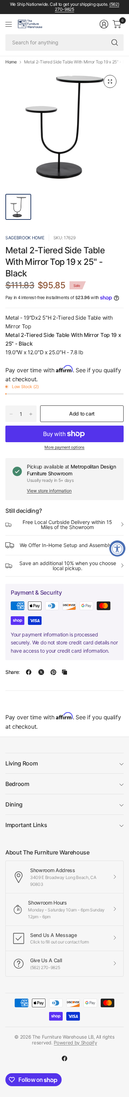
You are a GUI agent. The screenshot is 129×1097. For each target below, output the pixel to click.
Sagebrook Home (24, 237)
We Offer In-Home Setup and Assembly (66, 545)
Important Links (26, 825)
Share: (12, 672)
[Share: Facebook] (28, 672)
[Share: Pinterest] (53, 672)
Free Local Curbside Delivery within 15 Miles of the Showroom (67, 524)
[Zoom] (110, 81)
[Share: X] (41, 672)
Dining (14, 804)
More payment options (64, 447)
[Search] (115, 42)
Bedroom (17, 783)
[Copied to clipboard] (64, 672)
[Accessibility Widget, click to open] (117, 549)
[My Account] (103, 24)
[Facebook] (64, 1058)
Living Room (21, 763)
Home (11, 62)
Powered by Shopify (75, 1042)
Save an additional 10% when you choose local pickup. (67, 565)
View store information (49, 490)
